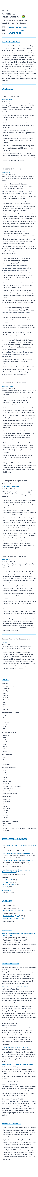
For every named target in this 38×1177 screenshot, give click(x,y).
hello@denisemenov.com (18, 27)
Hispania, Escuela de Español (12, 910)
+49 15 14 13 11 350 (16, 30)
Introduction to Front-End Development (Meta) (18, 845)
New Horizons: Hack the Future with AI (16, 853)
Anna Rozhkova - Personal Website (14, 987)
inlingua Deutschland (10, 918)
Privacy (7, 1173)
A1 (18, 916)
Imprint (3, 1173)
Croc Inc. (5, 172)
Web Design (7, 880)
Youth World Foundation (10, 486)
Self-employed (7, 99)
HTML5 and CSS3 (9, 884)
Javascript (6, 882)
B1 (20, 918)
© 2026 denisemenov (28, 1173)
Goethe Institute (8, 916)
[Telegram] (10, 33)
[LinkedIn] (13, 33)
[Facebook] (20, 33)
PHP (4, 887)
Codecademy (5, 890)
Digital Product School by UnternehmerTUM (17, 860)
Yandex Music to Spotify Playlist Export (17, 1064)
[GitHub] (17, 33)
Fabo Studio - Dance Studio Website (15, 1047)
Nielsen (4, 642)
